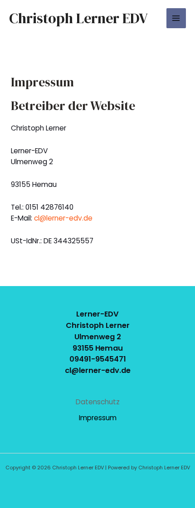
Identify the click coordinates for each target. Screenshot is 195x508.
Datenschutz (98, 402)
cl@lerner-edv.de (63, 218)
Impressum (98, 417)
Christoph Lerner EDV (78, 18)
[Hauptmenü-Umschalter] (176, 18)
